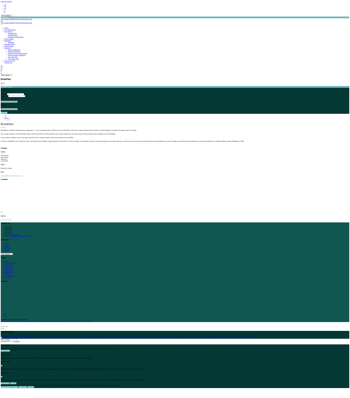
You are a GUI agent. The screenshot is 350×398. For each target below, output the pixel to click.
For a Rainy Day (13, 59)
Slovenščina (240, 336)
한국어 (186, 336)
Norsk (153, 336)
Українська (175, 336)
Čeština (110, 336)
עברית (142, 336)
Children (4, 105)
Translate (16, 341)
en (5, 7)
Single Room (12, 33)
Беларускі (104, 336)
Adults (3, 98)
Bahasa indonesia (134, 336)
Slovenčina (248, 336)
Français (7, 249)
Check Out (4, 96)
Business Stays (9, 44)
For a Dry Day (13, 57)
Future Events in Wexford (16, 55)
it (4, 12)
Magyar (118, 336)
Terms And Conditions (84, 321)
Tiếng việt (204, 336)
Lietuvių (61, 336)
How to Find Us (9, 61)
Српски (227, 336)
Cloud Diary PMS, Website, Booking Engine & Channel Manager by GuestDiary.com (29, 321)
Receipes (11, 42)
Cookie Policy (70, 321)
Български (97, 336)
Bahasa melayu (84, 336)
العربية (46, 336)
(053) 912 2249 (6, 2)
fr (5, 10)
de (5, 5)
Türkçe (166, 336)
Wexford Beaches (14, 50)
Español (7, 247)
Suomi (51, 336)
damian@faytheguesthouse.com (12, 176)
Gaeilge (56, 336)
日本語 (181, 336)
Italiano (6, 251)
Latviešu (67, 336)
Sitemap (62, 321)
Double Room (13, 35)
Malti (91, 336)
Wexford (7, 48)
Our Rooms (8, 32)
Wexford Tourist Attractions (17, 53)
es (5, 8)
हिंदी (114, 336)
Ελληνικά (37, 336)
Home (6, 28)
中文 (253, 336)
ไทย (170, 336)
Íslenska (147, 336)
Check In (4, 94)
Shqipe (233, 336)
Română (216, 336)
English (6, 245)
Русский (210, 336)
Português (192, 336)
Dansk (32, 336)
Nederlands (159, 336)
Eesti (42, 336)
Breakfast (7, 41)
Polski (198, 336)
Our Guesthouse (10, 30)
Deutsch (7, 243)
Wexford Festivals (14, 52)
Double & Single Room (16, 37)
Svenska (222, 336)
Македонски (74, 336)
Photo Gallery (9, 39)
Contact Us (8, 63)
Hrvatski (125, 336)
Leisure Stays (8, 46)
